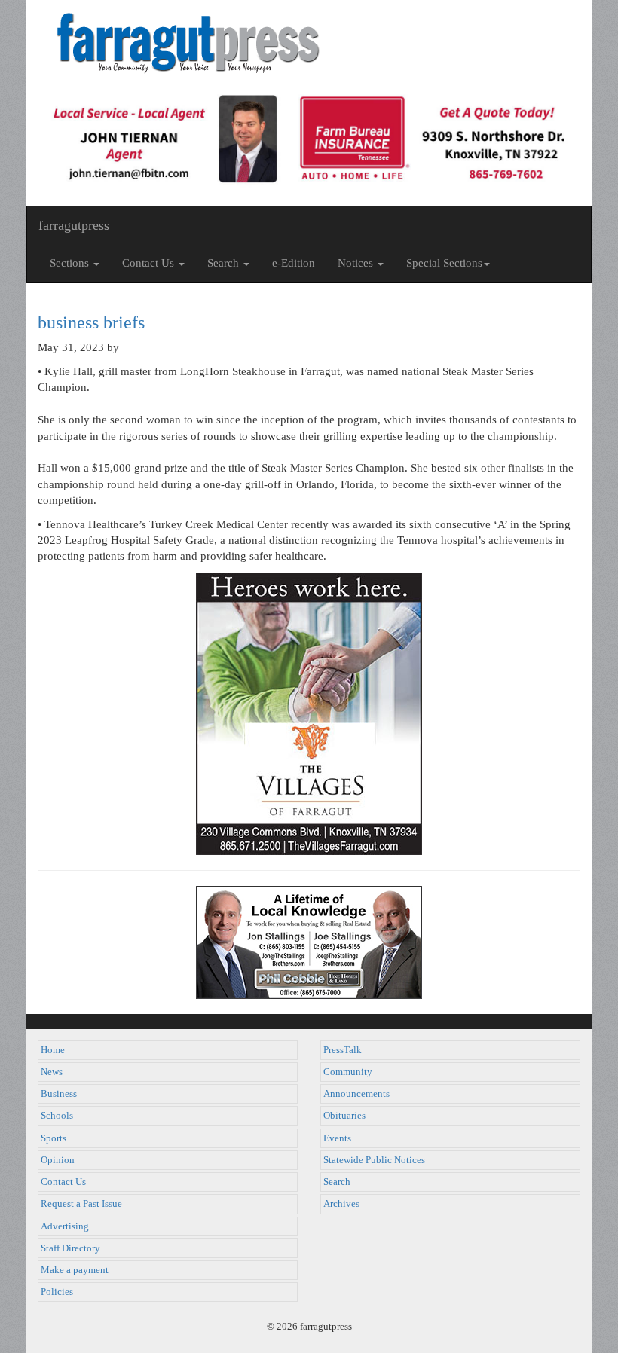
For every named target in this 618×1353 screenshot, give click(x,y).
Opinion (58, 1160)
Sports (53, 1138)
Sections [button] (71, 263)
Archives (341, 1204)
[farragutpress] (309, 43)
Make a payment (75, 1270)
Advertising (65, 1226)
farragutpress (73, 225)
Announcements (356, 1094)
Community (347, 1072)
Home (53, 1050)
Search (336, 1182)
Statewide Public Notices (374, 1160)
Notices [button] (357, 263)
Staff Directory (70, 1248)
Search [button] (224, 263)
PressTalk (342, 1050)
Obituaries (344, 1115)
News (52, 1072)
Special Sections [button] (444, 263)
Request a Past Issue (81, 1204)
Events (337, 1138)
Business (59, 1094)
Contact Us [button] (149, 263)
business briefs (91, 322)
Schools (57, 1115)
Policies (57, 1292)
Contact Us (63, 1182)
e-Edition (293, 263)
